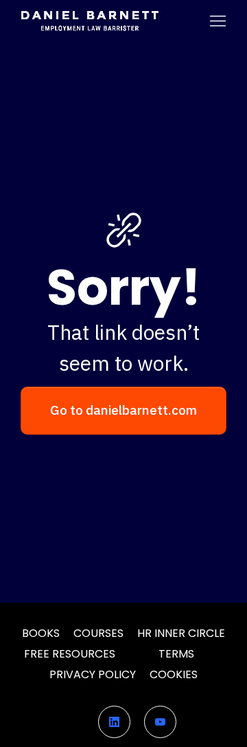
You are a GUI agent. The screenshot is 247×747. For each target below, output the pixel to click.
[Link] (114, 722)
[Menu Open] (199, 21)
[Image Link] (89, 21)
